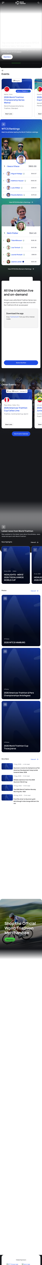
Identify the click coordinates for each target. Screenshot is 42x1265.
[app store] (12, 323)
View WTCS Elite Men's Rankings (19, 202)
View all (33, 537)
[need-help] (21, 815)
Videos (14, 565)
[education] (21, 465)
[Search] (38, 2)
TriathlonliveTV (14, 317)
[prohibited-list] (21, 832)
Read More (7, 57)
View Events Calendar (21, 440)
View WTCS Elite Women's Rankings (19, 269)
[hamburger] (3, 3)
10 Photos (6, 736)
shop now (9, 888)
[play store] (26, 323)
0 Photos (6, 683)
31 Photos (6, 633)
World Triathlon (21, 2)
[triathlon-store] (16, 860)
